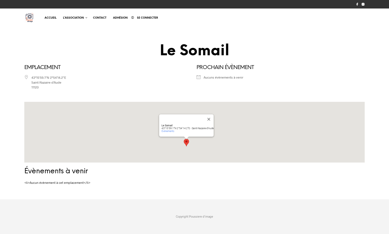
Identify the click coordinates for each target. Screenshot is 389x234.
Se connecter (147, 18)
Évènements (168, 131)
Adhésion (120, 18)
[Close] (209, 119)
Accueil (50, 18)
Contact (99, 18)
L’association (73, 18)
